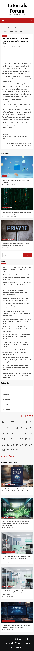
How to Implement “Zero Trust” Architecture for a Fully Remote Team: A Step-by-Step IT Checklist (16, 337)
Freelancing (6, 399)
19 (26, 439)
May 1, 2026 (10, 493)
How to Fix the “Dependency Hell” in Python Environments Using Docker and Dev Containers (15, 306)
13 (30, 433)
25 (21, 444)
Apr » (11, 455)
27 (30, 444)
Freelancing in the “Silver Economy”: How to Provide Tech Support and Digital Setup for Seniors (15, 344)
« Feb (4, 455)
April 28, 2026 (10, 527)
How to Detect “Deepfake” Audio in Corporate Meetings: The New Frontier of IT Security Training (16, 321)
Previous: (16, 136)
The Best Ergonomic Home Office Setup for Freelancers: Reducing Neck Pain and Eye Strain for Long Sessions (16, 360)
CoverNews (21, 643)
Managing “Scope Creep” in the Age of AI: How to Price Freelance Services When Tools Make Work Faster (16, 375)
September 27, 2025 (12, 216)
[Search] (31, 20)
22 (7, 444)
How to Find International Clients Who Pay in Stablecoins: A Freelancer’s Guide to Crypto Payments (16, 367)
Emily (5, 184)
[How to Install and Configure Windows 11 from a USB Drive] (17, 167)
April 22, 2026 (10, 629)
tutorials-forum (7, 46)
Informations (10, 239)
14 (3, 439)
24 (17, 444)
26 (26, 444)
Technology (6, 409)
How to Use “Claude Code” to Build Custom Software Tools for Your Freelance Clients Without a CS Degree (15, 352)
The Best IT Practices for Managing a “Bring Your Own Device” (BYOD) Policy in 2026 (15, 299)
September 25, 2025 (12, 247)
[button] (3, 20)
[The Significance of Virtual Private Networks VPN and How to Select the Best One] (17, 230)
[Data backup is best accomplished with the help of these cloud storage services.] (17, 199)
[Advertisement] (17, 54)
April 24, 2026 (10, 596)
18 (21, 439)
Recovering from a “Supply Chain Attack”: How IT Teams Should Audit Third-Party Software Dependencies (16, 285)
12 (26, 433)
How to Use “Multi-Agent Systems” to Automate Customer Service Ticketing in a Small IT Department (15, 292)
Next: (19, 143)
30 (12, 450)
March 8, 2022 (16, 46)
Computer (10, 207)
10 (17, 433)
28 (3, 450)
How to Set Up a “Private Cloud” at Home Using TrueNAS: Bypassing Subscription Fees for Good (16, 269)
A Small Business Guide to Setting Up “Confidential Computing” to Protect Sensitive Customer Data (16, 313)
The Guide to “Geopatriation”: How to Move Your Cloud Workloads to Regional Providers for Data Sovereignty (17, 329)
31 (17, 450)
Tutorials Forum (17, 8)
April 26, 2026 (10, 562)
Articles (4, 36)
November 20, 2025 (11, 184)
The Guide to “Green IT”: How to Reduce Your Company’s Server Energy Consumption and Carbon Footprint (16, 277)
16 (12, 439)
